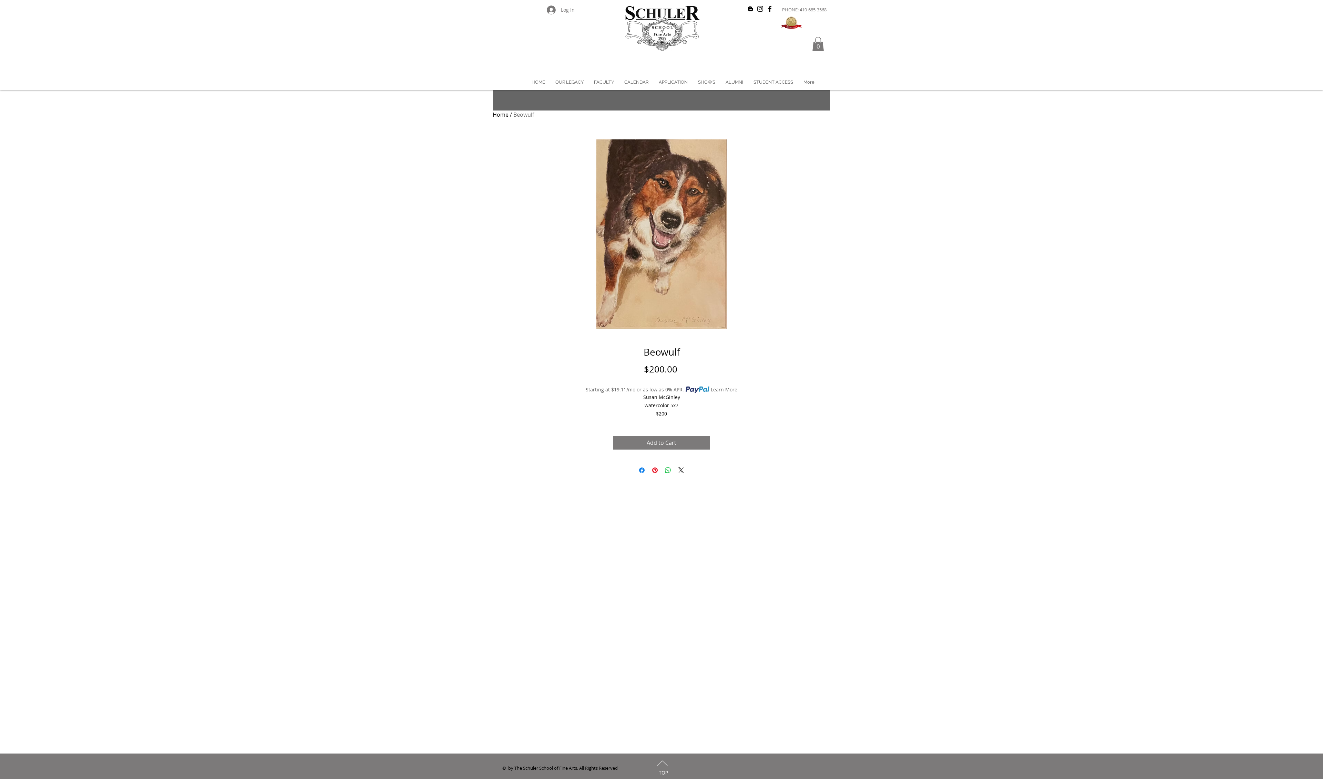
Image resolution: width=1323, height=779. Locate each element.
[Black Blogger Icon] (751, 9)
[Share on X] (681, 470)
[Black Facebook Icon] (770, 9)
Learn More (724, 389)
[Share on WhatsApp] (668, 470)
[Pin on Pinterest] (655, 470)
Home (501, 114)
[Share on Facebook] (642, 470)
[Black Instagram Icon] (760, 9)
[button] (818, 44)
